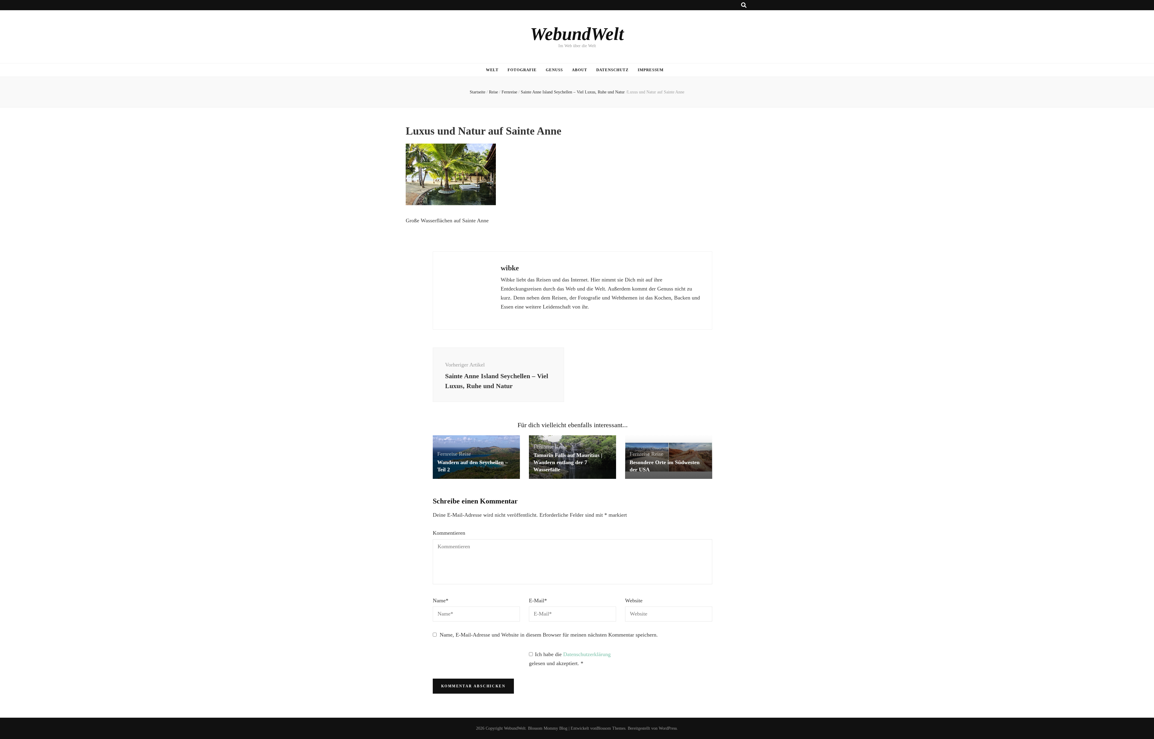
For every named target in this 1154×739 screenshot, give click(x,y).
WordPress (668, 728)
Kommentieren (449, 533)
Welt (492, 70)
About (579, 70)
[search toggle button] (743, 5)
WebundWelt (577, 34)
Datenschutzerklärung (587, 654)
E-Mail (538, 601)
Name (440, 601)
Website (634, 601)
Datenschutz (612, 70)
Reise (493, 92)
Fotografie (522, 70)
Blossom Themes (611, 728)
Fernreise (509, 92)
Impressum (651, 70)
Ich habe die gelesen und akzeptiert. (570, 658)
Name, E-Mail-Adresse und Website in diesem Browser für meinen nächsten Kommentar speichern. (549, 635)
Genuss (554, 70)
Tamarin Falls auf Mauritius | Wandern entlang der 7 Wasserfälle (567, 462)
